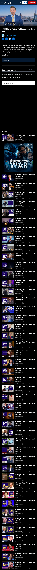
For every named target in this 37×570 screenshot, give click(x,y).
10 (23, 224)
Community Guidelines (12, 77)
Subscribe (32, 2)
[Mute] (5, 24)
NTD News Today (11, 35)
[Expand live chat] (33, 60)
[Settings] (34, 24)
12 (23, 233)
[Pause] (2, 24)
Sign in (25, 2)
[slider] (18, 22)
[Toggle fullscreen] (31, 24)
